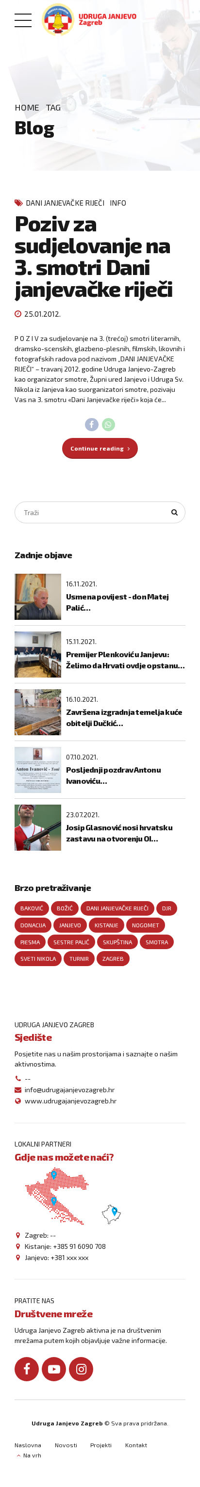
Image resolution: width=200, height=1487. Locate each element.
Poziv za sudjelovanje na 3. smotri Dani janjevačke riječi (94, 255)
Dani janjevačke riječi (65, 202)
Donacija (33, 924)
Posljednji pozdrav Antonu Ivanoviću (113, 775)
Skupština (117, 941)
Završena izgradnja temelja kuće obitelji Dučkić (124, 717)
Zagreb (113, 958)
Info (118, 202)
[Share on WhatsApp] (109, 425)
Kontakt (136, 1444)
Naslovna (28, 1444)
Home (27, 107)
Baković (31, 908)
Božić (65, 908)
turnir (79, 958)
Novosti (66, 1444)
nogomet (145, 924)
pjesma (30, 941)
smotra (157, 941)
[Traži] (174, 512)
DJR (166, 908)
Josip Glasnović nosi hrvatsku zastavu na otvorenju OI (119, 832)
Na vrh (32, 1455)
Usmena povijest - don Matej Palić (117, 602)
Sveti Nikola (38, 958)
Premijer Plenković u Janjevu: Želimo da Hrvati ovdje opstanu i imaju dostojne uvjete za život (123, 660)
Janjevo (70, 924)
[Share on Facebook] (92, 425)
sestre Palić (71, 941)
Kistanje (106, 924)
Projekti (101, 1444)
